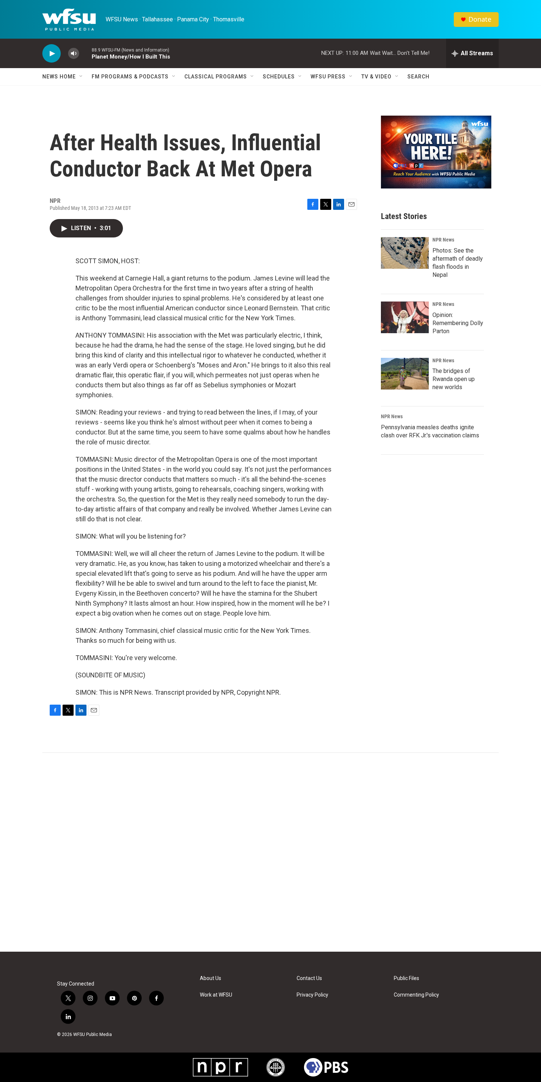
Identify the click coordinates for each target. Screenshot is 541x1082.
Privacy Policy (312, 995)
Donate (479, 19)
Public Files (406, 978)
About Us (210, 978)
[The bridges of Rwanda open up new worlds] (405, 374)
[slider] (85, 53)
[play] (51, 53)
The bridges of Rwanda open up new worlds (453, 379)
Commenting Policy (416, 995)
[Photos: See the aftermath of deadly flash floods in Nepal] (405, 253)
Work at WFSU (216, 995)
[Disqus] (270, 852)
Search (418, 77)
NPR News (443, 240)
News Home (59, 77)
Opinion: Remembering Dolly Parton (457, 323)
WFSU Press (328, 77)
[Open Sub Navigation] (81, 77)
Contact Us (309, 978)
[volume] (73, 53)
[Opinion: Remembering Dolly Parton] (405, 317)
